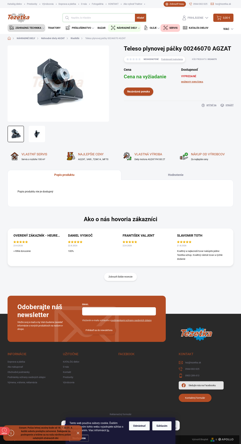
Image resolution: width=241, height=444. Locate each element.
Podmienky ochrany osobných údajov (27, 377)
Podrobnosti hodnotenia (172, 59)
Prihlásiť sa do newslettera (99, 330)
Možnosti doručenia (192, 82)
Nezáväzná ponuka (138, 91)
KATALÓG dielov (71, 361)
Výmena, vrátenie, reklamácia (22, 382)
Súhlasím (161, 425)
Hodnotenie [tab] (175, 175)
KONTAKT (113, 4)
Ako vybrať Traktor (132, 4)
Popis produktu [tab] (64, 175)
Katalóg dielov (15, 4)
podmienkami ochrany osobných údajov (131, 320)
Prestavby (32, 4)
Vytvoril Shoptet (200, 439)
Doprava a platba (67, 4)
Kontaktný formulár (195, 398)
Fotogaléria (97, 4)
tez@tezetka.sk (193, 362)
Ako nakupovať (15, 367)
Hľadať (140, 17)
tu (108, 430)
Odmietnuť (139, 425)
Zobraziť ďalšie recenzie (120, 276)
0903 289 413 (192, 375)
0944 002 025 (192, 369)
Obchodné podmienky (19, 372)
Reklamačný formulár (120, 414)
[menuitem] (26, 28)
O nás (84, 4)
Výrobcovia (48, 4)
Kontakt (67, 372)
